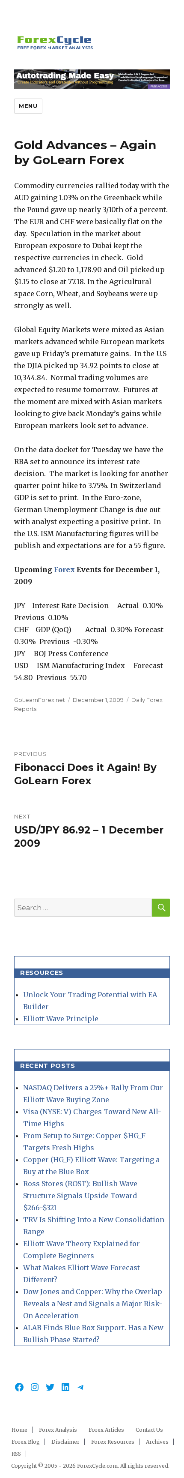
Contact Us (149, 1430)
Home (19, 1430)
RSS (16, 1454)
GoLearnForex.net (39, 699)
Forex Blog (26, 1442)
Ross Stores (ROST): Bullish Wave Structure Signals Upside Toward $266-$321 (80, 1195)
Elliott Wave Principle (60, 1018)
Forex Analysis (58, 1430)
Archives (157, 1442)
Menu (28, 105)
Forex (65, 569)
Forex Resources (112, 1442)
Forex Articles (106, 1430)
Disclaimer (65, 1442)
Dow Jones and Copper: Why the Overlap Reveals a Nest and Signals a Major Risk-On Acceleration (92, 1303)
